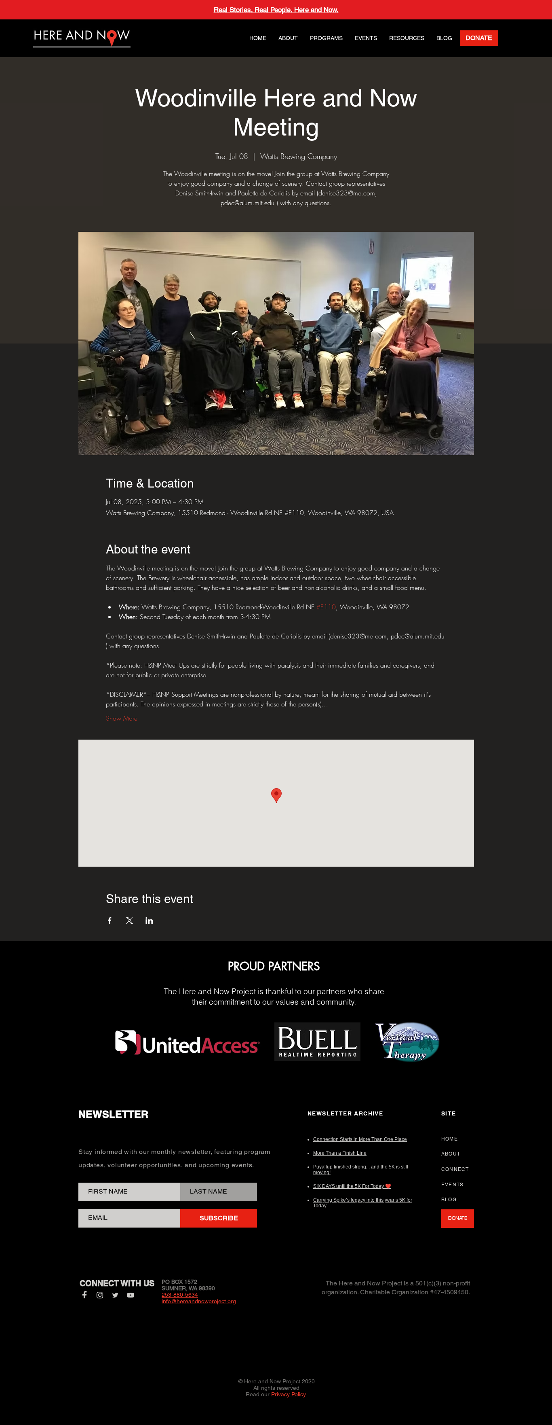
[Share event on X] (129, 920)
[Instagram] (100, 1295)
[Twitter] (115, 1295)
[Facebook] (84, 1295)
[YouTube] (130, 1295)
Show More (121, 718)
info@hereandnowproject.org (199, 1301)
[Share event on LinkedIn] (149, 920)
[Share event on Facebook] (110, 920)
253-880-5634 (180, 1294)
